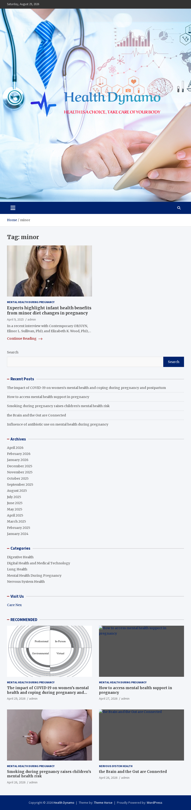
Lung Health (17, 569)
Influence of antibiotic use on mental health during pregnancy (57, 424)
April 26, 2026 (16, 782)
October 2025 (18, 478)
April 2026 (15, 448)
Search (12, 352)
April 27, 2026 (108, 698)
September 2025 (20, 484)
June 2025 (15, 503)
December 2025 (19, 466)
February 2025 (18, 528)
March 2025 (16, 521)
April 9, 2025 (15, 319)
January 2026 (17, 460)
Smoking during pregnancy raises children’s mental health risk (58, 406)
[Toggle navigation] (13, 208)
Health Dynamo (64, 802)
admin (31, 319)
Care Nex (14, 605)
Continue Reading (22, 338)
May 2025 (14, 509)
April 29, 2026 (16, 698)
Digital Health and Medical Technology (38, 563)
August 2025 (17, 491)
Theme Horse (103, 802)
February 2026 (19, 454)
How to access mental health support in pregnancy (48, 397)
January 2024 (17, 534)
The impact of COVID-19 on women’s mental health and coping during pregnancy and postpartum (86, 388)
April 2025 (15, 515)
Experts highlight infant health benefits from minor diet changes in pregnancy (49, 310)
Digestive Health (20, 557)
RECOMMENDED (23, 619)
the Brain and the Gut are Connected (36, 415)
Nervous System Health (26, 582)
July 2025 (14, 497)
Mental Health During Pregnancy (31, 302)
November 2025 (20, 472)
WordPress (154, 802)
